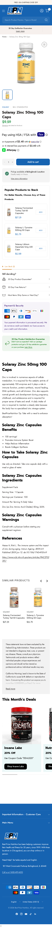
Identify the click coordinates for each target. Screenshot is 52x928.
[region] (26, 230)
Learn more (20, 31)
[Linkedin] (35, 914)
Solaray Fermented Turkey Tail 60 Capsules (24, 210)
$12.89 (18, 253)
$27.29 (18, 217)
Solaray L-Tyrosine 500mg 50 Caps (23, 228)
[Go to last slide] (41, 581)
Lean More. (28, 347)
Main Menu (7, 822)
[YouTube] (26, 914)
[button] (26, 141)
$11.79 (18, 234)
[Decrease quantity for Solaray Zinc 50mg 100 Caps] (4, 162)
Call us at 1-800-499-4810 (12, 872)
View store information (19, 178)
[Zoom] (44, 44)
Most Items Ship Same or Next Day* (23, 295)
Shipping (5, 125)
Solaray (5, 107)
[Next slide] (47, 581)
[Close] (1, 926)
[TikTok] (30, 914)
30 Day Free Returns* (17, 287)
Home (4, 37)
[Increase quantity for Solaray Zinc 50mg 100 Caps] (12, 162)
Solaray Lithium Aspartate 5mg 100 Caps (24, 247)
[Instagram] (21, 914)
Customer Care (33, 814)
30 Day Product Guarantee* (20, 279)
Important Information (12, 814)
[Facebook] (16, 914)
